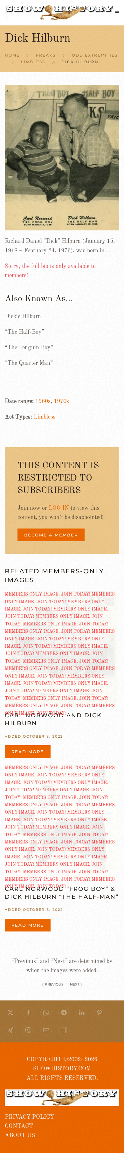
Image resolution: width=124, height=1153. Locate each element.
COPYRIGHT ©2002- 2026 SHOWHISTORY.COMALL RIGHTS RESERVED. (62, 1069)
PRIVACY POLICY (29, 1117)
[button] (117, 12)
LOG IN (59, 508)
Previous (54, 984)
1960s (43, 401)
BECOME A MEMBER (51, 534)
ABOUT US (20, 1135)
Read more (27, 751)
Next (74, 984)
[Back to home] (60, 12)
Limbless (45, 417)
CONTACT (19, 1126)
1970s (61, 401)
